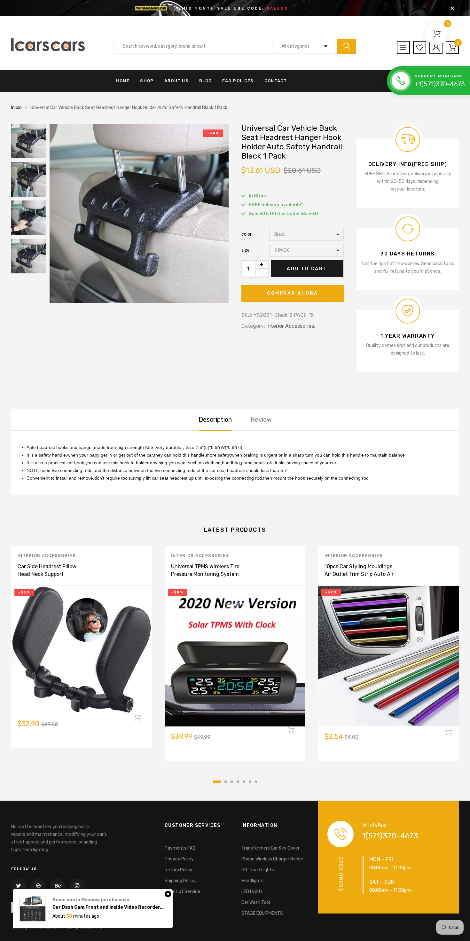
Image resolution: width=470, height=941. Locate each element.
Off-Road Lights (257, 870)
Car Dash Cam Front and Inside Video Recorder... (108, 897)
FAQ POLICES (238, 80)
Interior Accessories (47, 555)
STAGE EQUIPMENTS (262, 913)
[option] (139, 213)
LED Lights (252, 891)
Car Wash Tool (255, 902)
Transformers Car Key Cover (270, 848)
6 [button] (250, 781)
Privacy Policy (179, 859)
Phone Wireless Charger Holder (272, 859)
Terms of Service (182, 891)
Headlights (252, 880)
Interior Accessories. (290, 326)
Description (215, 419)
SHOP (146, 80)
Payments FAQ (180, 848)
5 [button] (244, 781)
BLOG (205, 80)
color (246, 234)
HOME (122, 80)
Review (261, 419)
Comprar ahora (292, 293)
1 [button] (217, 781)
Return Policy (178, 870)
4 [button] (238, 781)
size (245, 250)
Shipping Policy (180, 880)
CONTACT (275, 80)
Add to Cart (307, 268)
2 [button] (225, 781)
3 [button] (232, 781)
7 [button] (256, 781)
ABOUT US (176, 80)
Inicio (16, 107)
